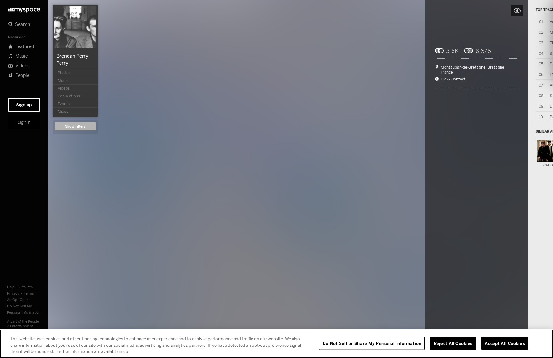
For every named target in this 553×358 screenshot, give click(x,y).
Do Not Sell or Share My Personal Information (372, 343)
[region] (276, 343)
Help (11, 286)
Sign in (24, 122)
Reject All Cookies (453, 343)
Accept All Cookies (505, 343)
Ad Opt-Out (16, 299)
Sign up (24, 105)
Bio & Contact (453, 79)
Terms (29, 293)
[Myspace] (24, 8)
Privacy (13, 293)
